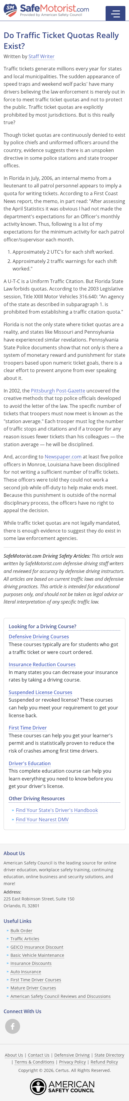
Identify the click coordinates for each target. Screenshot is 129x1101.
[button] (115, 13)
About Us (14, 1055)
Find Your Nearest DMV (42, 819)
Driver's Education (30, 763)
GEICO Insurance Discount (36, 947)
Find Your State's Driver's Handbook (57, 810)
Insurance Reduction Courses (42, 664)
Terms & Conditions (34, 1062)
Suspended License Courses (40, 692)
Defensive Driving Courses (39, 636)
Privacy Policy (72, 1062)
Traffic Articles (24, 938)
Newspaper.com (63, 456)
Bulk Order (21, 930)
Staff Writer (41, 56)
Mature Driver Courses (33, 988)
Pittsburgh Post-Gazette (58, 390)
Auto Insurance (25, 971)
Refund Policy (104, 1062)
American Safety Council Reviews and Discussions (60, 996)
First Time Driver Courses (35, 980)
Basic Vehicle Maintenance (37, 955)
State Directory (109, 1055)
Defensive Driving (72, 1055)
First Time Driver (28, 727)
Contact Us (39, 1055)
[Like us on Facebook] (12, 1026)
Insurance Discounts (31, 963)
